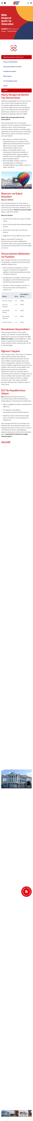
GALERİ (5, 85)
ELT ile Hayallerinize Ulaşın (10, 81)
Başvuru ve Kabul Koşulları (10, 62)
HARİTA (5, 90)
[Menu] (31, 3)
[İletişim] (28, 3)
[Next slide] (28, 779)
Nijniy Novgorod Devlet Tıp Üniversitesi (13, 57)
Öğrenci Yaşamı (7, 76)
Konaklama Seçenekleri (9, 71)
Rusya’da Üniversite (12, 31)
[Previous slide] (5, 779)
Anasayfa (3, 31)
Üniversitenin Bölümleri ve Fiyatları (12, 66)
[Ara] (2, 3)
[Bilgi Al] (5, 3)
